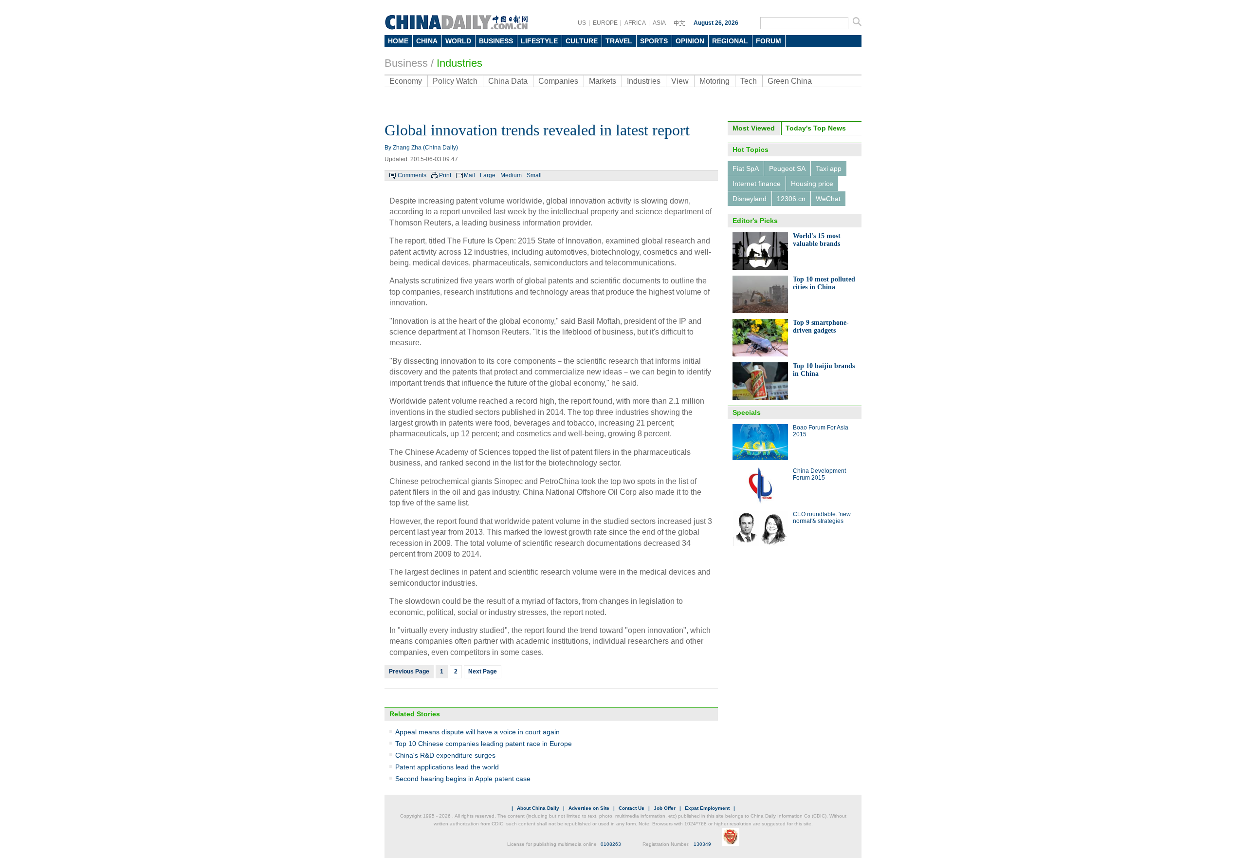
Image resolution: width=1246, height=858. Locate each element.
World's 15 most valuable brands (817, 239)
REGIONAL (730, 41)
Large (487, 175)
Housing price (812, 183)
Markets (602, 81)
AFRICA (635, 22)
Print (445, 175)
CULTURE (582, 41)
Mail (469, 175)
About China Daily (538, 808)
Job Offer (665, 808)
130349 (702, 844)
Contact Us (631, 808)
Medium (511, 175)
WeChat (828, 199)
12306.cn (791, 199)
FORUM (768, 41)
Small (534, 175)
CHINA (427, 41)
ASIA (659, 22)
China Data (508, 81)
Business (406, 63)
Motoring (714, 81)
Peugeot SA (787, 168)
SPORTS (654, 41)
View (680, 81)
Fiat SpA (746, 168)
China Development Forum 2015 (819, 474)
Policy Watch (455, 81)
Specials (747, 412)
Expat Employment (707, 808)
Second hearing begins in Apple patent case (463, 779)
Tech (748, 81)
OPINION (690, 41)
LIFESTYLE (539, 41)
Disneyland (750, 199)
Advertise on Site (588, 808)
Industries (459, 63)
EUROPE (605, 22)
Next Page (482, 671)
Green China (790, 81)
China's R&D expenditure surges (445, 755)
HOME (398, 41)
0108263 (611, 844)
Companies (558, 81)
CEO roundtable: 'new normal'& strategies (822, 517)
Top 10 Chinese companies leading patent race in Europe (483, 743)
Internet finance (757, 183)
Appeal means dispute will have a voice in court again (477, 732)
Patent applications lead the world (447, 767)
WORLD (458, 41)
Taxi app (829, 168)
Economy (405, 81)
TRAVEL (618, 41)
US (582, 22)
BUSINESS (496, 41)
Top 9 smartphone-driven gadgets (821, 326)
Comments (412, 175)
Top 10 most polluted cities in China (824, 283)
